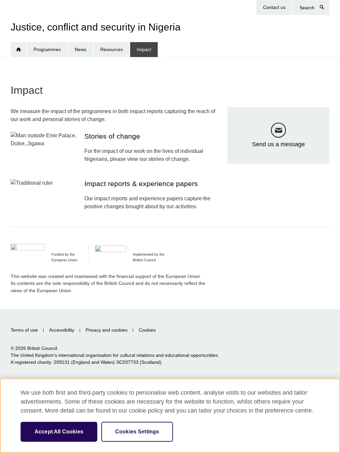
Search (325, 8)
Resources (111, 49)
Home (18, 49)
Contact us (274, 7)
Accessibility (61, 330)
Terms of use (24, 330)
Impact (144, 49)
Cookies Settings (137, 431)
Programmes (47, 49)
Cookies (147, 330)
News (80, 49)
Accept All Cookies (59, 431)
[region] (170, 415)
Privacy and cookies (107, 330)
